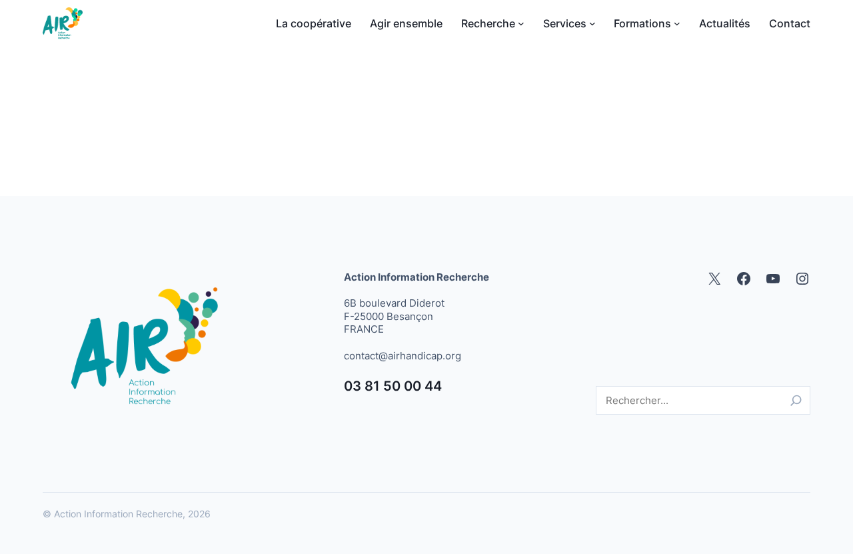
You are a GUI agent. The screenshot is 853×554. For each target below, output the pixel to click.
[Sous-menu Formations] (677, 23)
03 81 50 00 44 (393, 386)
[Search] (796, 400)
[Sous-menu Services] (592, 23)
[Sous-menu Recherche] (521, 23)
